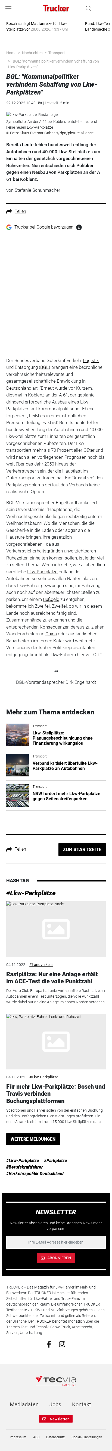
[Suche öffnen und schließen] (87, 8)
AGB (36, 1437)
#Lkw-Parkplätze (31, 893)
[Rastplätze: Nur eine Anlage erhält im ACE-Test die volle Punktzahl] (56, 929)
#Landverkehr (41, 964)
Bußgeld (51, 599)
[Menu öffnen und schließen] (9, 8)
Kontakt (81, 1404)
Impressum (18, 1437)
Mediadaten (24, 1404)
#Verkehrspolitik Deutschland (35, 1173)
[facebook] (49, 1344)
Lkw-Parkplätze (42, 571)
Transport (56, 53)
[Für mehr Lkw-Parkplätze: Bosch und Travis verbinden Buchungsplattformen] (56, 1042)
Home (11, 53)
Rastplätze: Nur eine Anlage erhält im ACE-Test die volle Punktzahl (52, 978)
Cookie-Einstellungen (86, 1437)
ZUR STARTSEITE (82, 849)
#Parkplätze (55, 1160)
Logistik (91, 360)
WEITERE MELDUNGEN (33, 1139)
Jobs (55, 1404)
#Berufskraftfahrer (24, 1167)
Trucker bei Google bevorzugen (43, 227)
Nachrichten (32, 53)
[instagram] (62, 1344)
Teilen (20, 211)
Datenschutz (55, 1437)
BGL (44, 367)
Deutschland (18, 388)
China (51, 633)
